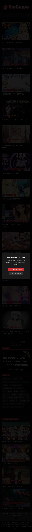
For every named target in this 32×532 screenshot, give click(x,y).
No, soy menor (16, 274)
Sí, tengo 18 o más (16, 270)
